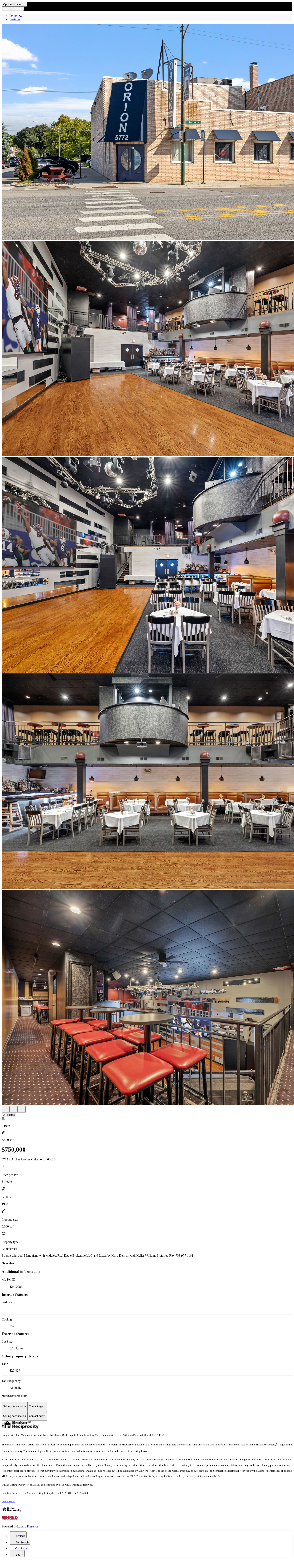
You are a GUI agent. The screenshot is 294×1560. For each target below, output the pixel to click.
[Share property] (22, 1109)
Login (6, 8)
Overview (16, 15)
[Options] (6, 1109)
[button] (147, 132)
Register (17, 8)
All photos (9, 1114)
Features (15, 19)
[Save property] (14, 1109)
